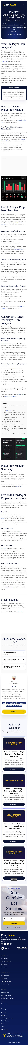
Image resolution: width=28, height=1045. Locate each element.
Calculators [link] (4, 1004)
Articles (3, 1001)
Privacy (3, 1026)
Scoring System (5, 1021)
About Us (3, 1012)
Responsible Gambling (7, 995)
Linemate (18, 531)
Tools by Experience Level (7, 998)
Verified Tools (4, 1029)
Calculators (4, 967)
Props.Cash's (13, 369)
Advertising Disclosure (7, 1018)
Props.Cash (4, 343)
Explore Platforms (5, 975)
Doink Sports (19, 552)
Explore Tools (4, 958)
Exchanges (4, 978)
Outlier (2, 515)
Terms (2, 1023)
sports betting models (19, 249)
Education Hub (5, 992)
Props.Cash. (21, 394)
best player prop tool (10, 587)
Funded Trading (5, 984)
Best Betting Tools (6, 961)
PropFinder (3, 548)
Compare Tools (5, 964)
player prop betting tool (10, 396)
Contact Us (4, 1015)
